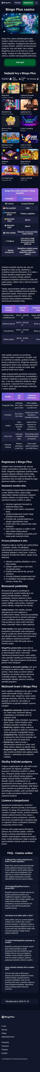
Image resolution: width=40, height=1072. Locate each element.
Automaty (33, 79)
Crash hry (23, 78)
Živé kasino (15, 78)
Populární (5, 79)
